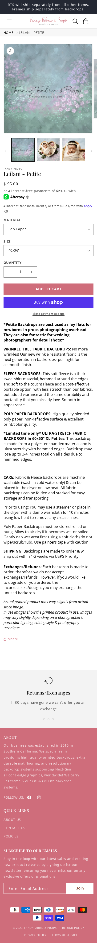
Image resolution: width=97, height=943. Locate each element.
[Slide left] (5, 151)
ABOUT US (12, 819)
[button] (9, 21)
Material (12, 220)
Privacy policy (35, 935)
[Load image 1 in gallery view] (23, 149)
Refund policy (73, 928)
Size (7, 241)
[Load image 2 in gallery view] (48, 149)
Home (8, 32)
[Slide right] (92, 151)
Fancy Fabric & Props (40, 927)
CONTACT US (14, 828)
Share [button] (13, 639)
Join (80, 888)
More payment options (48, 314)
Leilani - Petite (31, 32)
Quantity (12, 262)
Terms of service (64, 935)
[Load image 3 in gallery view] (73, 149)
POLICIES (11, 836)
